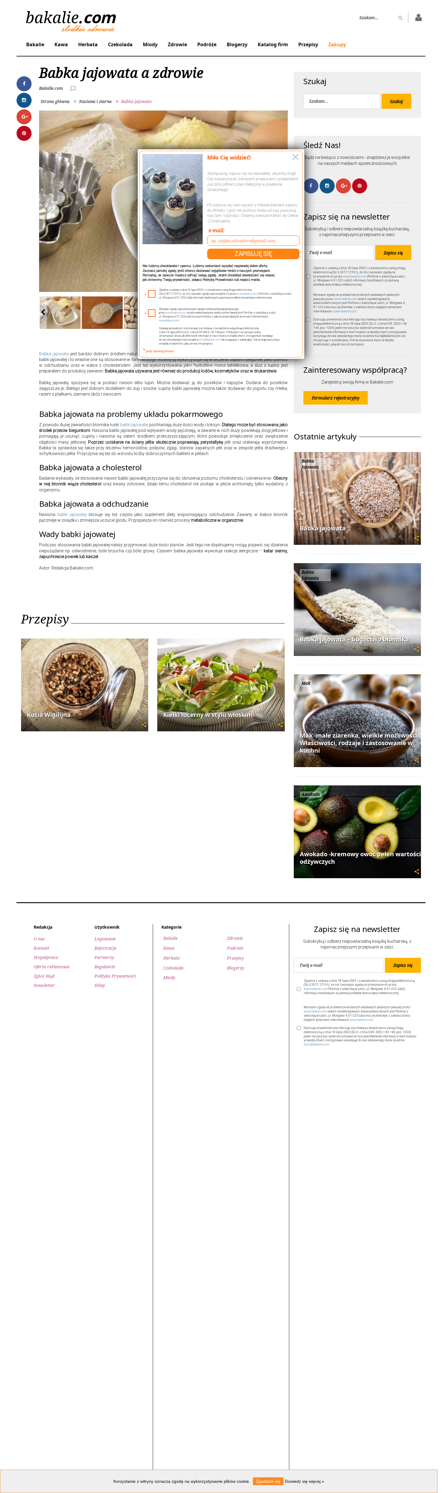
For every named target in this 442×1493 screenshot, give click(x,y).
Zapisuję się (253, 253)
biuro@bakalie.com (209, 339)
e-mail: (217, 230)
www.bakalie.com (247, 293)
